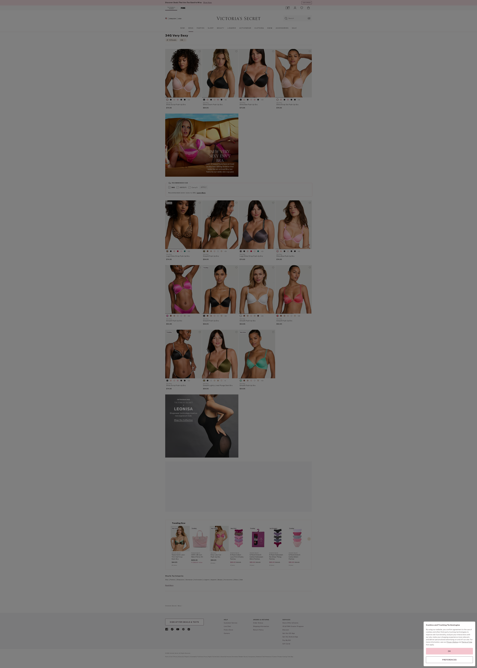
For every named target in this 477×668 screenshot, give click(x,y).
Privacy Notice (452, 642)
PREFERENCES (449, 660)
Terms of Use (467, 642)
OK (449, 651)
